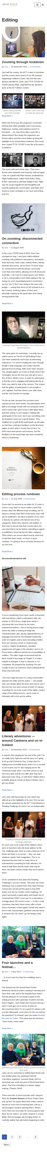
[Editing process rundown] (23, 468)
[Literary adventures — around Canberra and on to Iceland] (23, 718)
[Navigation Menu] (37, 5)
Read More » (7, 116)
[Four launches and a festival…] (23, 942)
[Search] (43, 5)
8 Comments (30, 499)
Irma (6, 67)
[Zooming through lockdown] (23, 42)
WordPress (32, 1157)
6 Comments (34, 750)
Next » (7, 1145)
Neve (12, 1157)
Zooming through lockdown (23, 62)
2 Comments (35, 67)
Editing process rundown (21, 494)
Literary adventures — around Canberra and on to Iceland (22, 740)
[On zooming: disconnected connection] (23, 218)
